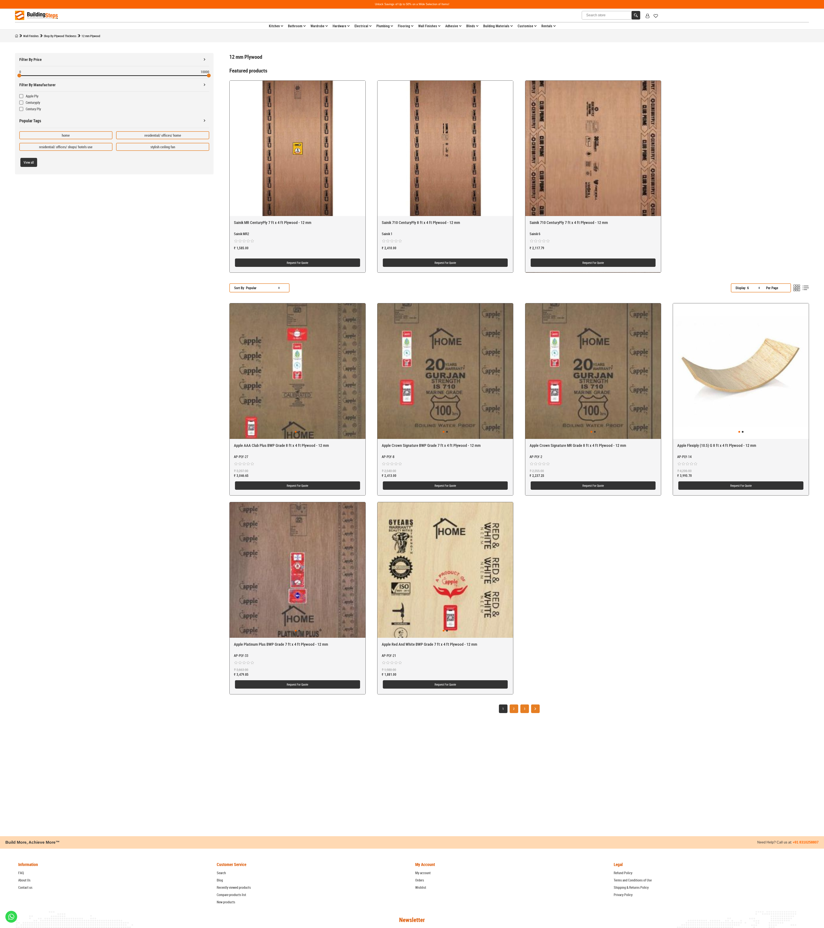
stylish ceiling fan (162, 146)
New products (226, 902)
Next (535, 708)
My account (423, 873)
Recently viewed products (234, 887)
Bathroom (295, 26)
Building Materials (496, 26)
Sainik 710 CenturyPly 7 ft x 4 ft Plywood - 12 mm (569, 222)
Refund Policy (623, 873)
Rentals (546, 26)
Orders (419, 880)
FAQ (21, 873)
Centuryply (33, 102)
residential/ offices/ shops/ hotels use (65, 146)
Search (221, 873)
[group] (297, 371)
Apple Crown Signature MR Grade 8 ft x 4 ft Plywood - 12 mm (578, 445)
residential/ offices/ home (162, 135)
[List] (806, 288)
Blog (220, 880)
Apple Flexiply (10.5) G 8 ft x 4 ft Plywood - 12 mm (716, 445)
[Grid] (797, 288)
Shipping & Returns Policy (631, 887)
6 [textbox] (748, 288)
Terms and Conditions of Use (633, 880)
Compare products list (231, 894)
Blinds (470, 26)
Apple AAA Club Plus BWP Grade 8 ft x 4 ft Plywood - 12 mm (281, 445)
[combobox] (263, 288)
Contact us (25, 887)
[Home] (16, 36)
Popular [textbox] (251, 288)
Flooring (404, 26)
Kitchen (274, 26)
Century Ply (33, 109)
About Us (24, 880)
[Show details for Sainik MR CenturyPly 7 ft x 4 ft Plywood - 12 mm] (297, 148)
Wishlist (420, 887)
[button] (296, 432)
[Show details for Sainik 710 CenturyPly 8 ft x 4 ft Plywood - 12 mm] (445, 148)
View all (29, 162)
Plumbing (383, 26)
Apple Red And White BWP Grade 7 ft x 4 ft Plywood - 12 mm (429, 644)
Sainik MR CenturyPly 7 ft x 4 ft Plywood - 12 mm (272, 222)
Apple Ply (32, 96)
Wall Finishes (427, 26)
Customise (525, 26)
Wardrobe (317, 26)
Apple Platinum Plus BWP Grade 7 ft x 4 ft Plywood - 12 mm (281, 644)
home (66, 135)
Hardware (339, 26)
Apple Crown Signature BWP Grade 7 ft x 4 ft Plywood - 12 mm (431, 445)
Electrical (361, 26)
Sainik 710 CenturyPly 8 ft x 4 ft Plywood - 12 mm (421, 222)
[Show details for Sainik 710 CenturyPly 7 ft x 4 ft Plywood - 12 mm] (593, 148)
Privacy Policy (623, 894)
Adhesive (451, 26)
